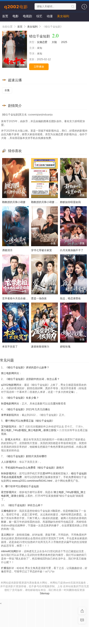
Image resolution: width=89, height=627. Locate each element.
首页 (5, 16)
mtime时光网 (8, 551)
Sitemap (44, 593)
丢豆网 (5, 534)
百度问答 (55, 403)
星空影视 (6, 492)
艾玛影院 (6, 426)
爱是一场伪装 (39, 298)
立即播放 (39, 66)
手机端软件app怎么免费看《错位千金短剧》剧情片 (34, 467)
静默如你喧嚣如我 (70, 202)
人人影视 (6, 461)
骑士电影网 (7, 373)
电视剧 (27, 16)
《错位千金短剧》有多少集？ (22, 397)
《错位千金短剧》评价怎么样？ (25, 505)
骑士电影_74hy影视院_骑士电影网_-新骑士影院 (29, 430)
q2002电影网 (8, 384)
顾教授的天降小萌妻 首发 (45, 202)
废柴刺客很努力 (40, 346)
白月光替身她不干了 (71, 250)
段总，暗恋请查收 (70, 298)
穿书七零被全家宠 (41, 250)
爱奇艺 (68, 426)
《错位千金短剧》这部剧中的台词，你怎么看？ (32, 379)
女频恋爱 (42, 42)
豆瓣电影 (6, 510)
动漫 (50, 16)
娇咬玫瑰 (65, 346)
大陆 (54, 42)
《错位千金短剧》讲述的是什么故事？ (27, 367)
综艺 (39, 16)
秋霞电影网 (7, 403)
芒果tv (79, 426)
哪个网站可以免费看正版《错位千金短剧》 (29, 420)
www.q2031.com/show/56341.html (32, 480)
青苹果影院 (7, 414)
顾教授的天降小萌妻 (13, 202)
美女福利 (63, 16)
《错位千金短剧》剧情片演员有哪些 (26, 456)
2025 (64, 42)
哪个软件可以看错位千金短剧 (22, 486)
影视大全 (10, 439)
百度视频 (64, 430)
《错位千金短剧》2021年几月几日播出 (27, 409)
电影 (16, 16)
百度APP (45, 473)
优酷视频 (30, 426)
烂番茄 (5, 568)
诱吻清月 (7, 250)
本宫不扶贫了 (10, 346)
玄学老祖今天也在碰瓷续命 (17, 298)
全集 (7, 90)
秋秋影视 (6, 473)
